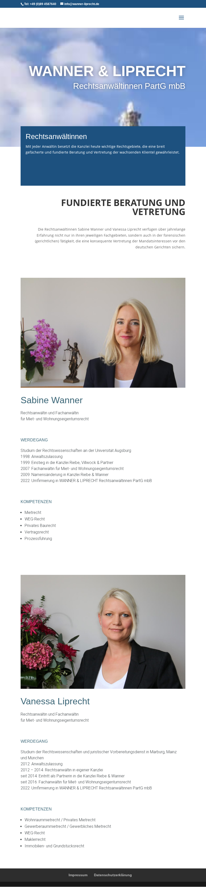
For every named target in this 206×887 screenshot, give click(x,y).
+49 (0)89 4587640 (43, 4)
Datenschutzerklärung (113, 875)
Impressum (78, 875)
